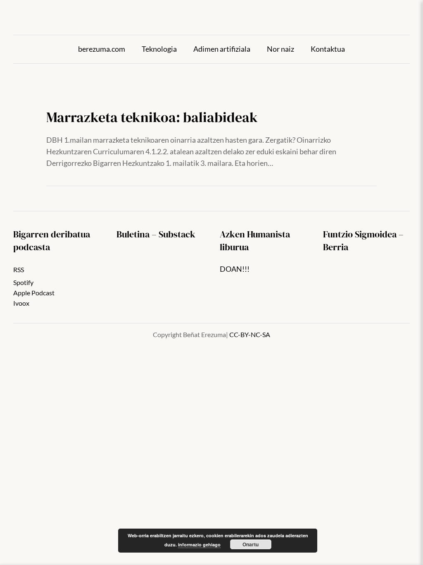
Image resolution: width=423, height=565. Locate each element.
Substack (177, 234)
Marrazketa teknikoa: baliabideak (152, 117)
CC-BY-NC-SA (249, 334)
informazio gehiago (199, 544)
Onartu (250, 544)
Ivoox (21, 303)
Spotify (23, 282)
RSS (18, 269)
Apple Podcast (34, 293)
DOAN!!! (235, 269)
